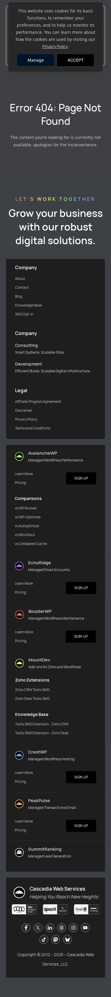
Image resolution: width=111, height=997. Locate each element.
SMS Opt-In (24, 314)
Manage (36, 60)
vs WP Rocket (26, 508)
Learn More (24, 473)
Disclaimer (23, 410)
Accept (75, 60)
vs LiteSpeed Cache (31, 543)
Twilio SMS (41, 689)
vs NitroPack (25, 534)
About (20, 278)
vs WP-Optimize (28, 517)
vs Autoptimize (27, 525)
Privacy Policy (55, 46)
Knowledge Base (28, 305)
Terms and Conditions (32, 428)
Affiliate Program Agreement (38, 401)
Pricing (20, 482)
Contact (22, 287)
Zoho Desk (24, 698)
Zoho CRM (24, 689)
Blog (18, 296)
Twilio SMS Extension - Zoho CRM (41, 724)
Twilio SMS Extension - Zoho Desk (41, 732)
